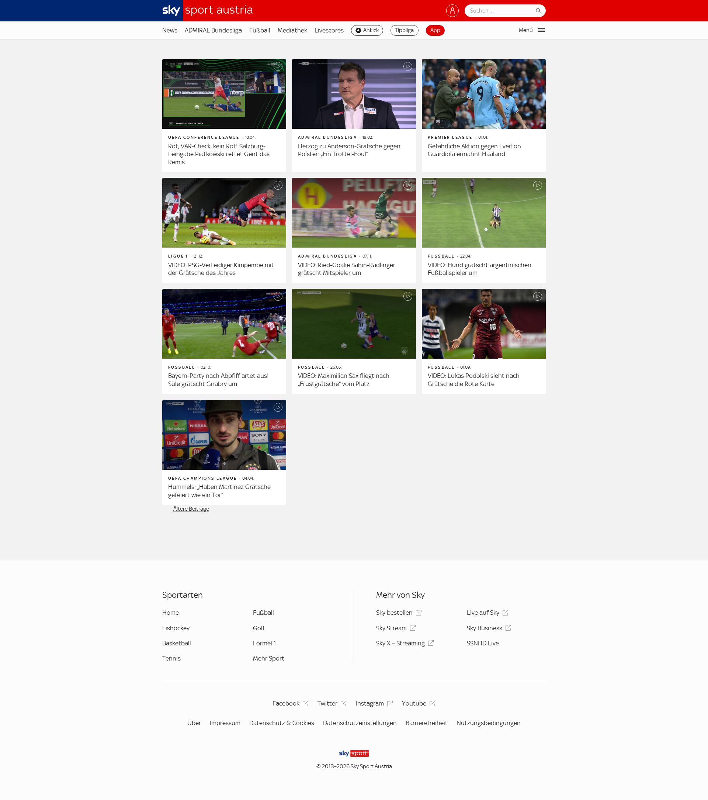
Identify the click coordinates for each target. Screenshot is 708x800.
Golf (259, 628)
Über (194, 723)
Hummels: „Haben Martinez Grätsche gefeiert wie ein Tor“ (219, 491)
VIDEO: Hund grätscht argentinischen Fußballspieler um (479, 269)
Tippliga (404, 30)
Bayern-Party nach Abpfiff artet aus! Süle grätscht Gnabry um (218, 379)
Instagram (370, 703)
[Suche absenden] (538, 10)
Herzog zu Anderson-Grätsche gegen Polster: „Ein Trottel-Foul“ (349, 150)
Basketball (176, 643)
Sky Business (484, 628)
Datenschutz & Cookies (281, 723)
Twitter (327, 703)
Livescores (329, 30)
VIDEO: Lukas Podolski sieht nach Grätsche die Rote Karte (474, 379)
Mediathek (292, 30)
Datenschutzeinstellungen (360, 723)
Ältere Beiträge (191, 509)
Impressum (225, 723)
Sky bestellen (394, 612)
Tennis (171, 658)
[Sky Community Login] (452, 10)
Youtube (414, 703)
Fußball (259, 30)
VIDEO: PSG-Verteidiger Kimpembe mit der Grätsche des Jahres (221, 269)
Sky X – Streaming (400, 643)
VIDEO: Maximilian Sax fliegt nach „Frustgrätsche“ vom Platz (343, 379)
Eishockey (176, 628)
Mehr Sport (268, 658)
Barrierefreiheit (427, 723)
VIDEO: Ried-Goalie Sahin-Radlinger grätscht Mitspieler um (346, 269)
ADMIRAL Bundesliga (213, 30)
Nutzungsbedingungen (489, 723)
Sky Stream (391, 628)
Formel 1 (264, 643)
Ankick (371, 30)
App (435, 30)
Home (170, 612)
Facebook (286, 703)
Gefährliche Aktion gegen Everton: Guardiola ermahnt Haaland (475, 150)
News (169, 30)
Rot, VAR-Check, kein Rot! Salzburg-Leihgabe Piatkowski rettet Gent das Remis (219, 154)
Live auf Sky (483, 612)
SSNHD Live (483, 643)
